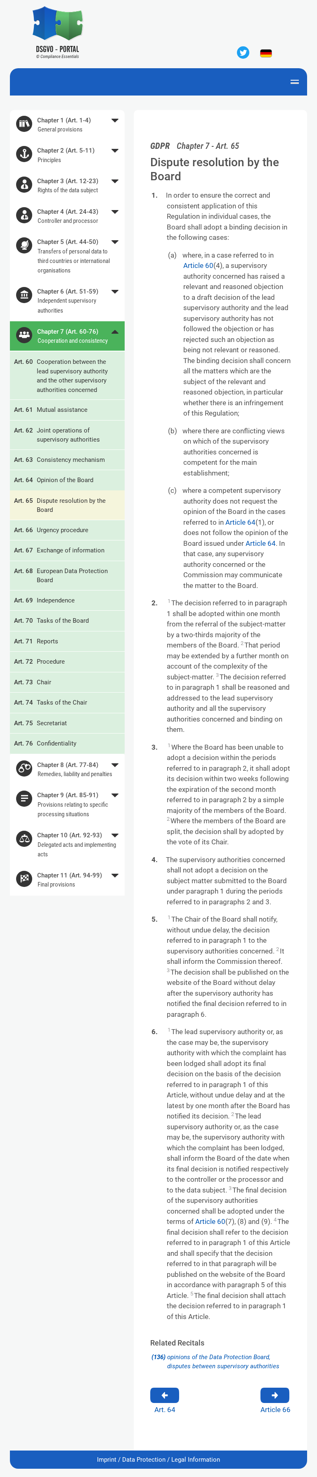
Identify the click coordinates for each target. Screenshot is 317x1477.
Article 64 (240, 522)
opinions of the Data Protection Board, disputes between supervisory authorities (215, 1361)
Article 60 (198, 265)
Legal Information (195, 1459)
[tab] (67, 125)
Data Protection (144, 1459)
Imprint (106, 1459)
